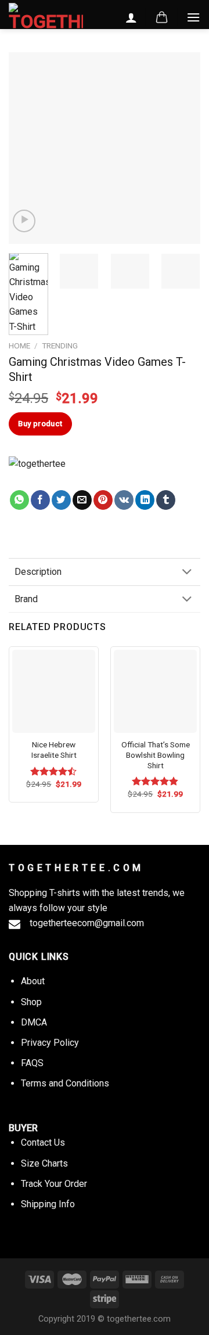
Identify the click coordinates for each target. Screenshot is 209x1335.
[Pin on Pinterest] (103, 500)
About (33, 981)
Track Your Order (54, 1183)
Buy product (40, 423)
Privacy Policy (50, 1042)
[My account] (131, 17)
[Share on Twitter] (61, 500)
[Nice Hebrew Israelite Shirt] (53, 691)
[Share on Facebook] (40, 500)
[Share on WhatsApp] (19, 500)
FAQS (32, 1062)
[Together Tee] (49, 473)
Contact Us (43, 1142)
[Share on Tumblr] (165, 500)
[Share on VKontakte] (124, 500)
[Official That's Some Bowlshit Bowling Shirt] (155, 691)
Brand (26, 598)
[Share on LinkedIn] (144, 500)
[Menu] (193, 17)
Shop (31, 1001)
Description (38, 571)
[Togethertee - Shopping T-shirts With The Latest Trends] (46, 17)
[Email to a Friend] (82, 500)
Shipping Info (48, 1204)
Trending (60, 345)
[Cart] (161, 17)
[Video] (24, 221)
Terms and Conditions (65, 1083)
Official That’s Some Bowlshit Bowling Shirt (155, 754)
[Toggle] (186, 573)
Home (19, 345)
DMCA (34, 1022)
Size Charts (44, 1163)
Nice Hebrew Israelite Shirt (54, 750)
